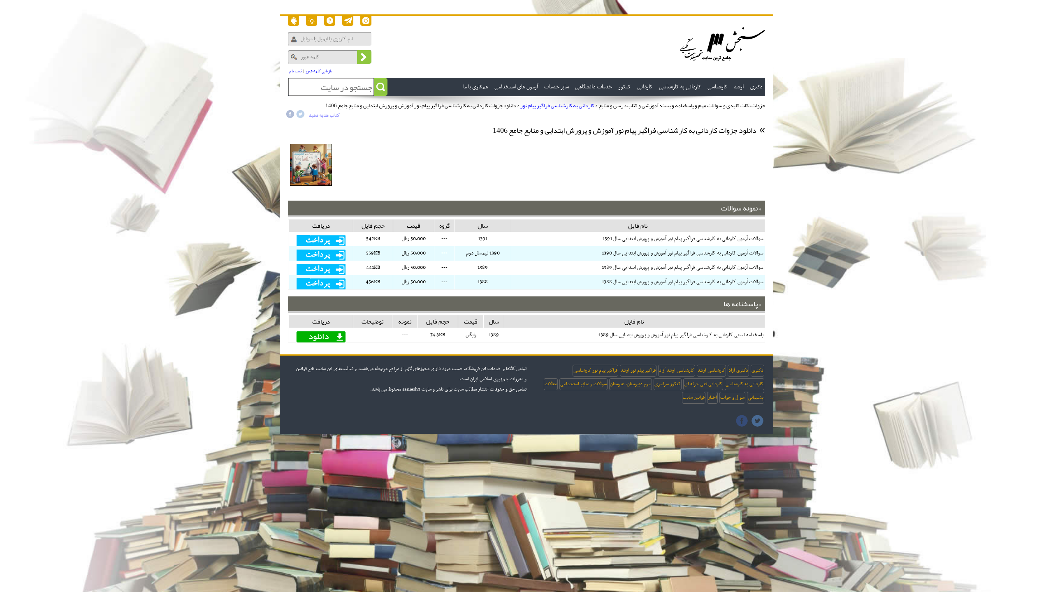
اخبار (712, 397)
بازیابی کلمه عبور (319, 71)
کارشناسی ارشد (711, 370)
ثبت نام (295, 71)
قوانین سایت (694, 397)
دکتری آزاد (738, 370)
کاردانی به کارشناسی (744, 384)
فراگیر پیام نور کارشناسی (595, 370)
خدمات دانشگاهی (593, 87)
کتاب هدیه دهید (324, 115)
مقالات (551, 384)
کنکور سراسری (667, 384)
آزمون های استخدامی (516, 87)
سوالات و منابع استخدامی (583, 384)
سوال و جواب (732, 397)
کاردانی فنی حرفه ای (703, 384)
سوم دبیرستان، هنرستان (630, 384)
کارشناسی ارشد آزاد (676, 370)
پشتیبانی (755, 397)
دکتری (757, 370)
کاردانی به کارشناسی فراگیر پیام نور (557, 105)
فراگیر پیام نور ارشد (638, 370)
